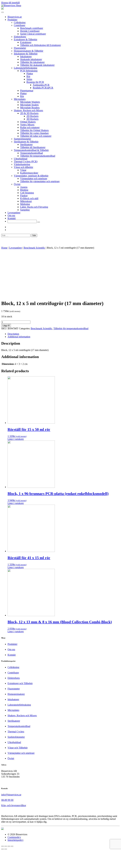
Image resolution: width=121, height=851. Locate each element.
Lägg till (6, 325)
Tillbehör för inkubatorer (32, 62)
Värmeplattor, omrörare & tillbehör (31, 175)
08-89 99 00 (7, 800)
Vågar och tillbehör (23, 167)
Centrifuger (19, 25)
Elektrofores (20, 36)
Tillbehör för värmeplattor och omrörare (40, 181)
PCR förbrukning (28, 70)
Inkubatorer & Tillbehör (25, 53)
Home (4, 247)
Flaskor (24, 195)
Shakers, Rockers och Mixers (28, 110)
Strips (29, 79)
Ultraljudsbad (20, 158)
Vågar (23, 170)
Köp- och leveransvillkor (13, 805)
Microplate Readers (30, 107)
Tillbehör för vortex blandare (34, 133)
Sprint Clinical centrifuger (33, 33)
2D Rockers (32, 116)
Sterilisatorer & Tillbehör (26, 141)
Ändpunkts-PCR (41, 85)
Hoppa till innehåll (10, 2)
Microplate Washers (30, 102)
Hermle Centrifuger (30, 31)
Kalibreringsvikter (29, 173)
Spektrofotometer (22, 138)
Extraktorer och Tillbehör (20, 683)
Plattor (29, 73)
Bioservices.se (15, 16)
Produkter (12, 19)
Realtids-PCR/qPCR (43, 87)
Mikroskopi (26, 201)
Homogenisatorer (16, 694)
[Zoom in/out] (12, 846)
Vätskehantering (22, 164)
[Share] (5, 846)
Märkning (25, 204)
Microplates (20, 99)
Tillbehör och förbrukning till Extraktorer (40, 45)
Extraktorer (25, 42)
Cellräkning (20, 22)
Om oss (11, 215)
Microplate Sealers (29, 104)
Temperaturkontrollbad (31, 153)
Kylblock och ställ (29, 198)
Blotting (24, 190)
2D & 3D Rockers (29, 113)
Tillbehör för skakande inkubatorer (37, 65)
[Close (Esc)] (2, 846)
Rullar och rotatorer (30, 127)
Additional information (19, 336)
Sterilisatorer (26, 144)
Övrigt (17, 184)
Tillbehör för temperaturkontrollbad (37, 155)
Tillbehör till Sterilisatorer (32, 147)
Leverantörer (14, 212)
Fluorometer (20, 48)
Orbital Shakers (28, 121)
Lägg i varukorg (16, 439)
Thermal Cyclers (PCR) (25, 161)
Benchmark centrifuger (31, 28)
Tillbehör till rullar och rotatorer (35, 136)
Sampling (25, 209)
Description (13, 333)
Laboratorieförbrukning (25, 68)
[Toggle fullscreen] (9, 846)
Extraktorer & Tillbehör (25, 39)
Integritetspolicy (15, 840)
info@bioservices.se (11, 794)
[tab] (64, 333)
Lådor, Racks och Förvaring (34, 207)
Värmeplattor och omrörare (33, 178)
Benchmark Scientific (34, 247)
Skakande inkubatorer (31, 59)
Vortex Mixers (27, 124)
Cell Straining (27, 192)
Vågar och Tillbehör (18, 747)
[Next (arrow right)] (5, 849)
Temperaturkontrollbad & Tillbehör (31, 150)
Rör (28, 76)
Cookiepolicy (14, 837)
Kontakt (12, 218)
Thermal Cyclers (16, 731)
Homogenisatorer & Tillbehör (28, 51)
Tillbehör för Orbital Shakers (34, 130)
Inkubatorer (26, 56)
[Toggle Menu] (2, 12)
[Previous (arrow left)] (2, 849)
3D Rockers (32, 119)
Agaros (23, 187)
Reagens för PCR (35, 82)
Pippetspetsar (26, 90)
